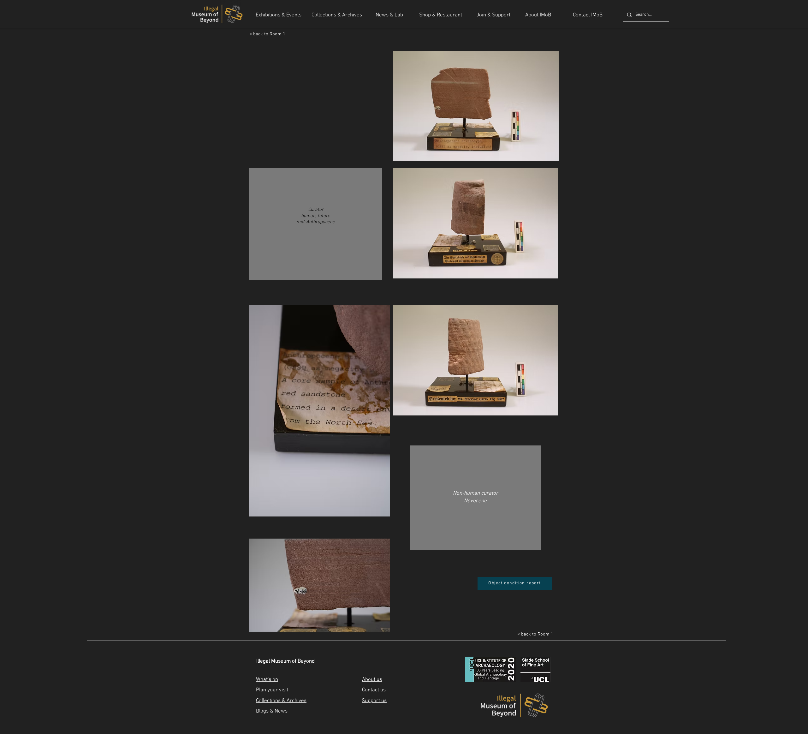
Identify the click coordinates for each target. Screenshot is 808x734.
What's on (267, 680)
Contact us (374, 690)
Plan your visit (272, 690)
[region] (315, 226)
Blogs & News (272, 711)
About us (372, 680)
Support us (374, 701)
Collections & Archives (281, 701)
